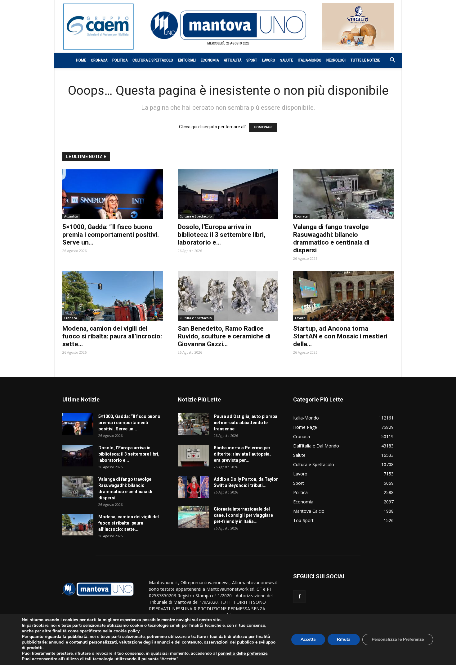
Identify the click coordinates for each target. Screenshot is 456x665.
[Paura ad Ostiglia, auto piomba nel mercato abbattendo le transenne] (193, 424)
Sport (251, 60)
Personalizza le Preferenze (398, 639)
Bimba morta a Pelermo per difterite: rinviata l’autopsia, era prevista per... (242, 454)
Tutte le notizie (365, 60)
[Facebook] (299, 596)
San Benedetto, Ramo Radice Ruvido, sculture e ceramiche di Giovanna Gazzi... (224, 336)
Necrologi (336, 60)
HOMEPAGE (263, 127)
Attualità (232, 60)
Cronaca (99, 60)
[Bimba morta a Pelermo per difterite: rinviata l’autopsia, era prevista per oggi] (193, 455)
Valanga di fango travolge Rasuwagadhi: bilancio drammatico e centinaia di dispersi (331, 238)
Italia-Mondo (309, 60)
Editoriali (187, 60)
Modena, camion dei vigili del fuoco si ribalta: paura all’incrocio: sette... (112, 336)
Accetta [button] (308, 639)
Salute (286, 60)
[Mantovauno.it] (228, 25)
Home (81, 60)
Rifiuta (344, 639)
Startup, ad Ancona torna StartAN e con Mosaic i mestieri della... (340, 336)
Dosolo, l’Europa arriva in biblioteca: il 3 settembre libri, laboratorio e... (221, 234)
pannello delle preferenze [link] (242, 653)
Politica (119, 60)
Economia (210, 60)
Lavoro (268, 60)
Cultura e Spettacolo (152, 60)
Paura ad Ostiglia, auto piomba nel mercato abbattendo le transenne (245, 422)
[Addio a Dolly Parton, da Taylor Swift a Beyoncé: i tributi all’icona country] (193, 487)
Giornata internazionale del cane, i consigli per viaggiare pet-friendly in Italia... (243, 515)
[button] (389, 61)
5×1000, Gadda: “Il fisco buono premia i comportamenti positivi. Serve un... (110, 234)
